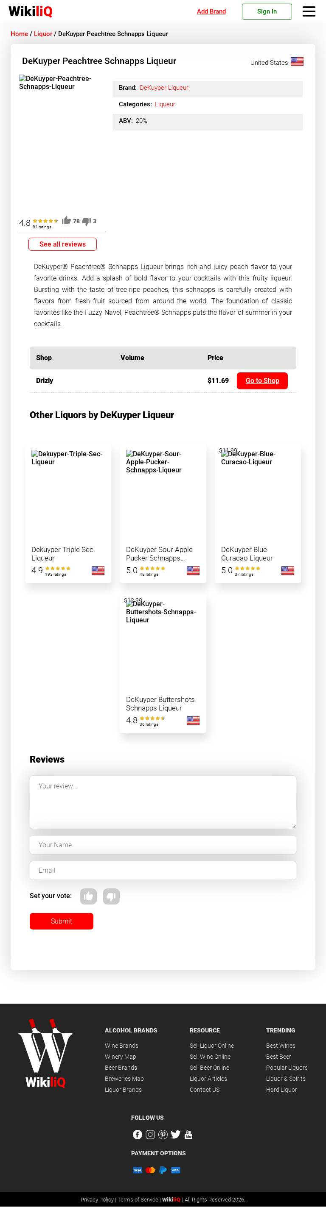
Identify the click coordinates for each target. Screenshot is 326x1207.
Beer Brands (121, 1067)
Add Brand (211, 11)
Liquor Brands (123, 1089)
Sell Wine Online (210, 1056)
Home (19, 34)
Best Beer (278, 1056)
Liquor (43, 34)
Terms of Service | (140, 1199)
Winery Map (120, 1056)
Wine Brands (121, 1045)
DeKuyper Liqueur (164, 88)
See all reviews (62, 244)
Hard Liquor (281, 1089)
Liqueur (165, 104)
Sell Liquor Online (212, 1045)
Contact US (204, 1089)
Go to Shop (262, 381)
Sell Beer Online (209, 1067)
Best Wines (280, 1045)
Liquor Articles (208, 1078)
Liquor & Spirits (286, 1078)
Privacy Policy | (99, 1199)
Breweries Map (124, 1078)
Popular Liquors (287, 1067)
